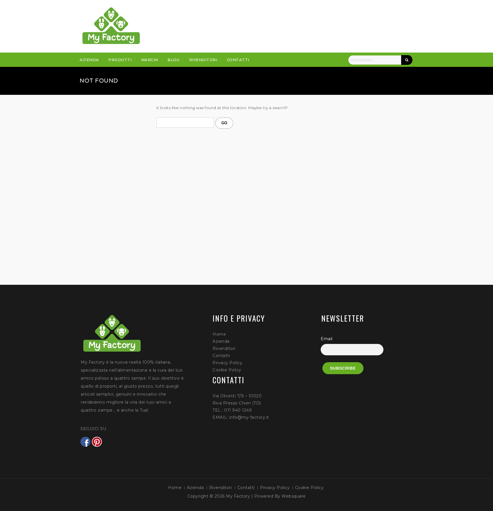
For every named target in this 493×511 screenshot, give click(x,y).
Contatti (238, 59)
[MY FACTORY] (111, 25)
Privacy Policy (227, 362)
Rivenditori (203, 59)
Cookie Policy (227, 369)
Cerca (407, 60)
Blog (173, 59)
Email (327, 338)
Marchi (149, 59)
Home (219, 334)
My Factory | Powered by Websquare (266, 496)
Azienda (89, 59)
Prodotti (120, 59)
